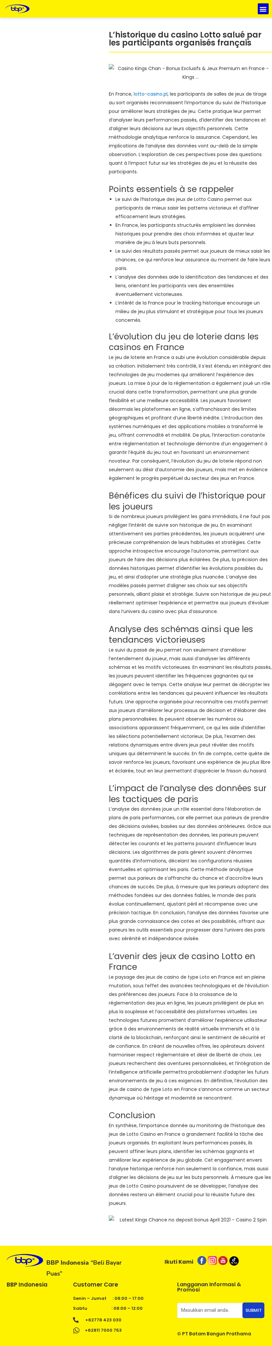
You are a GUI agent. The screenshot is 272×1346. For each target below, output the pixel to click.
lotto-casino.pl (151, 94)
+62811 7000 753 (103, 1330)
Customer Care (95, 1285)
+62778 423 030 (103, 1320)
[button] (263, 8)
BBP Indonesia (27, 1285)
